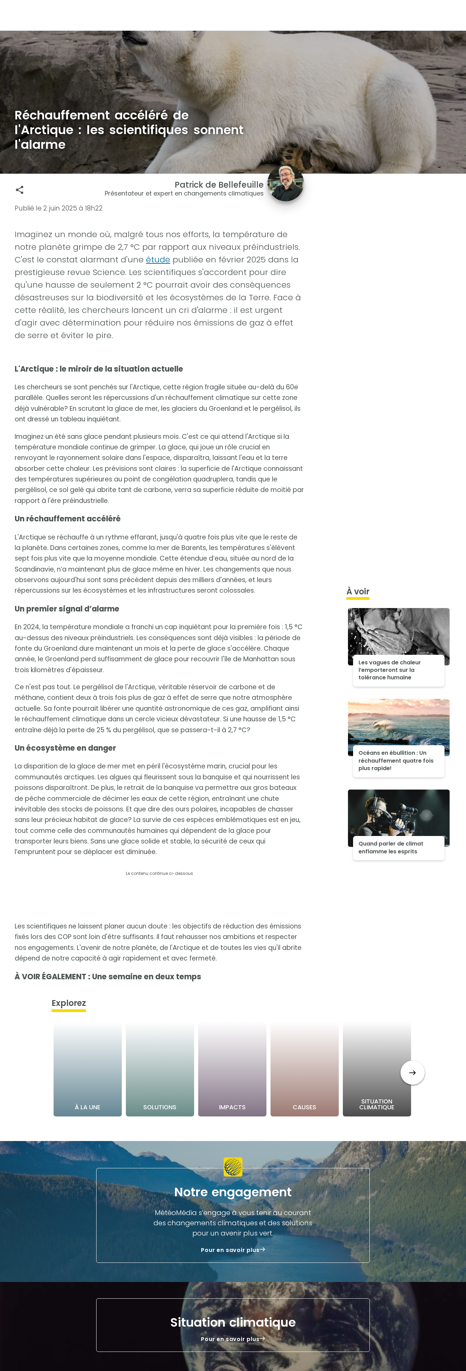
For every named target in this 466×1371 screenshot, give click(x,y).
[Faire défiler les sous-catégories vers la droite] (413, 1072)
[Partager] (20, 190)
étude (158, 259)
